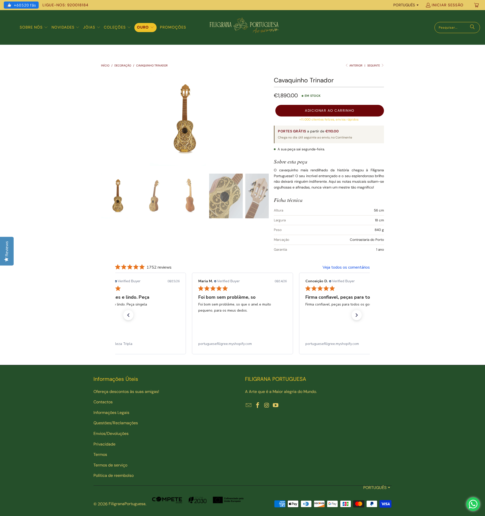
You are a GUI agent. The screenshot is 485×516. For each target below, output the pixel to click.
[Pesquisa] (472, 27)
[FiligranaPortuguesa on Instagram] (267, 405)
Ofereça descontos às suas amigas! (126, 391)
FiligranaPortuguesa (127, 503)
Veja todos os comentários (346, 267)
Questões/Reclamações (115, 423)
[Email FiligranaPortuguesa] (249, 405)
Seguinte (374, 65)
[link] (135, 344)
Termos (100, 454)
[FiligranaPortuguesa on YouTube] (276, 405)
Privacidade (104, 444)
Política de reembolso (113, 475)
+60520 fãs (25, 5)
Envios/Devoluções (111, 433)
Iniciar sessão (448, 5)
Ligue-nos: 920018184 (65, 5)
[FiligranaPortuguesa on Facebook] (258, 405)
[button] (34, 27)
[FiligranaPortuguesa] (244, 27)
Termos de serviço (110, 465)
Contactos (103, 402)
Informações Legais (111, 412)
